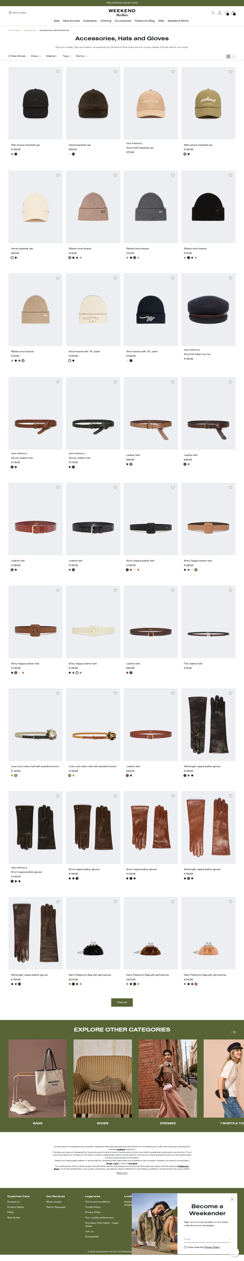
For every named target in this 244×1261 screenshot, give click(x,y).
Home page (14, 30)
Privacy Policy (93, 1212)
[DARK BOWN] (192, 775)
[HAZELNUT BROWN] (12, 570)
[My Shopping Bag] (233, 12)
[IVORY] (135, 570)
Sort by (80, 56)
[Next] (233, 1031)
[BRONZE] (77, 984)
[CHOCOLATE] (131, 673)
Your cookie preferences (99, 1218)
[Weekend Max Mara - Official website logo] (122, 13)
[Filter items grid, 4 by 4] (228, 56)
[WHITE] (70, 154)
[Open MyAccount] (223, 13)
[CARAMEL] (81, 258)
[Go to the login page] (219, 12)
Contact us (13, 1202)
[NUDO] (138, 570)
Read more (122, 1173)
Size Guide (13, 1218)
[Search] (213, 12)
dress (109, 1163)
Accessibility (92, 1237)
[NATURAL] (16, 775)
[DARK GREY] (77, 258)
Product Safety (15, 1207)
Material (50, 56)
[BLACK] (16, 154)
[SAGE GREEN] (12, 154)
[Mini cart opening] (237, 13)
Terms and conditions (97, 1202)
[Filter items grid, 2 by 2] (234, 56)
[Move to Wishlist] (57, 72)
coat (115, 1163)
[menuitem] (57, 22)
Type (66, 56)
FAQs (10, 1212)
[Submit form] (230, 1240)
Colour (35, 56)
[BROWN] (73, 154)
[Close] (232, 1200)
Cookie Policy (93, 1207)
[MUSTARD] (12, 775)
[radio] (12, 154)
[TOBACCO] (12, 467)
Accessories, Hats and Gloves (54, 30)
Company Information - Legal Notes (101, 1224)
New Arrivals (18, 56)
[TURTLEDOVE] (70, 258)
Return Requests (56, 1207)
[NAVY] (73, 361)
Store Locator (54, 1202)
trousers (132, 1163)
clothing (121, 1149)
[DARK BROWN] (127, 464)
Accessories (30, 30)
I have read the (203, 1247)
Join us (89, 1232)
